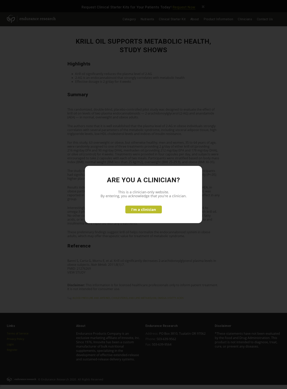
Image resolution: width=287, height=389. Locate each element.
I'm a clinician (143, 209)
